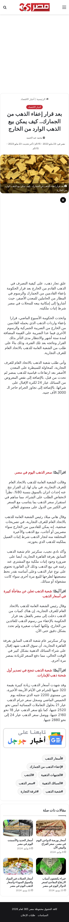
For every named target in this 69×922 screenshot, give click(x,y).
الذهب (28, 775)
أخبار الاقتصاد (27, 99)
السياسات (43, 915)
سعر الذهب (26, 783)
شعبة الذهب (53, 791)
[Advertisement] (34, 51)
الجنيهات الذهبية (51, 775)
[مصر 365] (34, 7)
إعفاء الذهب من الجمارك (45, 767)
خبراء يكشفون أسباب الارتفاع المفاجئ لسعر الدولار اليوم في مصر (54, 882)
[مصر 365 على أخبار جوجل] (34, 738)
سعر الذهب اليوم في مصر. (33, 472)
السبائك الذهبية (51, 783)
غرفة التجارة (29, 791)
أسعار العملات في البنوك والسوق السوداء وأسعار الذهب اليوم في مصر (19, 882)
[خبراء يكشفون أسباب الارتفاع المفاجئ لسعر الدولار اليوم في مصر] (51, 866)
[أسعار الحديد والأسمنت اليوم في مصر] (18, 828)
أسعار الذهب (53, 758)
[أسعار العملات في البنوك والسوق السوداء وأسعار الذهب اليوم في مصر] (18, 866)
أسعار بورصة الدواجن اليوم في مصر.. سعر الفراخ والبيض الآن (51, 843)
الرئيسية (41, 99)
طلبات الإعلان (28, 915)
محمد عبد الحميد (34, 137)
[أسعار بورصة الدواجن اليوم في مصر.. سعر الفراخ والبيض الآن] (51, 828)
